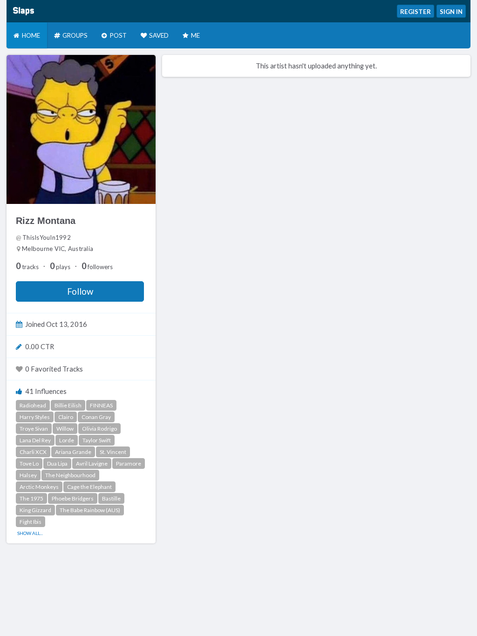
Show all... (30, 533)
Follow (80, 291)
